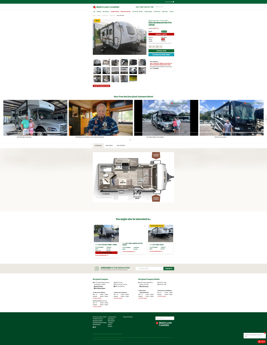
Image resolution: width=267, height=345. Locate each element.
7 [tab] (117, 57)
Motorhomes (106, 11)
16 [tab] (127, 57)
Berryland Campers (98, 320)
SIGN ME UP (168, 268)
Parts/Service (157, 11)
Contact (171, 11)
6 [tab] (116, 57)
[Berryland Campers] (106, 7)
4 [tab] (114, 57)
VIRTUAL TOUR (161, 51)
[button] (266, 119)
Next (145, 38)
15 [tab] (126, 57)
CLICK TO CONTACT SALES (101, 86)
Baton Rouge (111, 320)
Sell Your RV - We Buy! (137, 11)
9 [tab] (119, 57)
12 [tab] (122, 57)
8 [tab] (118, 57)
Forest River (112, 15)
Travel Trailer (105, 15)
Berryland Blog (96, 324)
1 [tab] (110, 57)
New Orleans (111, 318)
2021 (150, 22)
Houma (110, 324)
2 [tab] (111, 57)
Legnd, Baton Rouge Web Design (113, 334)
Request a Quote (161, 34)
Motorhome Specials (126, 11)
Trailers (98, 15)
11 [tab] (121, 57)
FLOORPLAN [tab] (98, 145)
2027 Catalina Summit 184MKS (106, 245)
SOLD (97, 21)
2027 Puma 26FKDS (156, 245)
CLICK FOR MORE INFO (101, 255)
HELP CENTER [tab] (121, 145)
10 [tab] (120, 57)
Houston (110, 326)
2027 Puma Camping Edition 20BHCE (132, 244)
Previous (94, 38)
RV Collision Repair (100, 288)
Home (94, 15)
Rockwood (158, 22)
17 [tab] (128, 57)
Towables (99, 11)
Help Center (165, 11)
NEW (150, 20)
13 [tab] (124, 57)
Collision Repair (148, 11)
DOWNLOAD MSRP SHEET (162, 55)
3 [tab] (112, 57)
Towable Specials (115, 11)
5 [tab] (115, 57)
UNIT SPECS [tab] (109, 145)
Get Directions (99, 286)
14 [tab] (125, 57)
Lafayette (110, 322)
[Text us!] (261, 342)
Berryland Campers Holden (100, 322)
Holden (157, 28)
